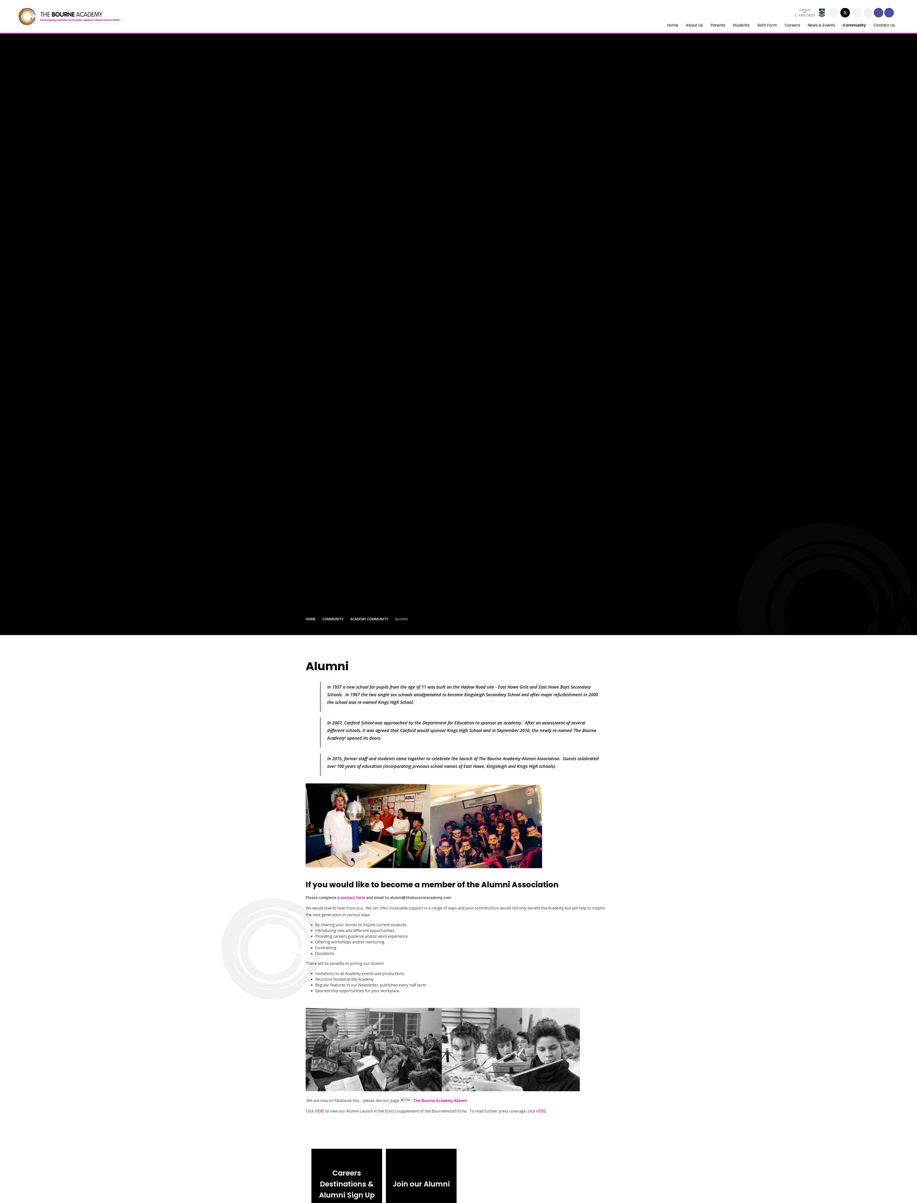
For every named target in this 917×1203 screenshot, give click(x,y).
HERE (319, 1111)
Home (311, 619)
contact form (353, 897)
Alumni (401, 619)
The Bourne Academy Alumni (440, 1100)
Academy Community (369, 619)
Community (333, 619)
